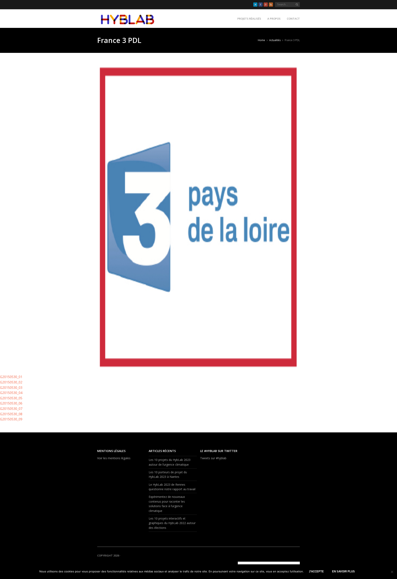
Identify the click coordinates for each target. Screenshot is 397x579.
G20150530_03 (11, 387)
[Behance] (257, 563)
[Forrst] (293, 563)
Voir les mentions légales (113, 458)
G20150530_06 (11, 403)
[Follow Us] (255, 4)
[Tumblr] (272, 563)
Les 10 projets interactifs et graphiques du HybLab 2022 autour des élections (172, 523)
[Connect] (262, 563)
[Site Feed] (271, 4)
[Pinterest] (267, 563)
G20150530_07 (11, 408)
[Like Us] (260, 4)
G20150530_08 (11, 414)
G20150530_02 (11, 382)
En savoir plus (343, 571)
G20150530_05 (11, 398)
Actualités (275, 40)
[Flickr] (288, 563)
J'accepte (316, 571)
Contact (293, 18)
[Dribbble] (251, 563)
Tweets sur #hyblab (213, 458)
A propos (274, 18)
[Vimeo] (277, 563)
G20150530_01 (11, 377)
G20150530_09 (11, 419)
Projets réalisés (249, 18)
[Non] (392, 572)
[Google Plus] (266, 4)
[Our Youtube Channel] (282, 563)
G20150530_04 (11, 392)
